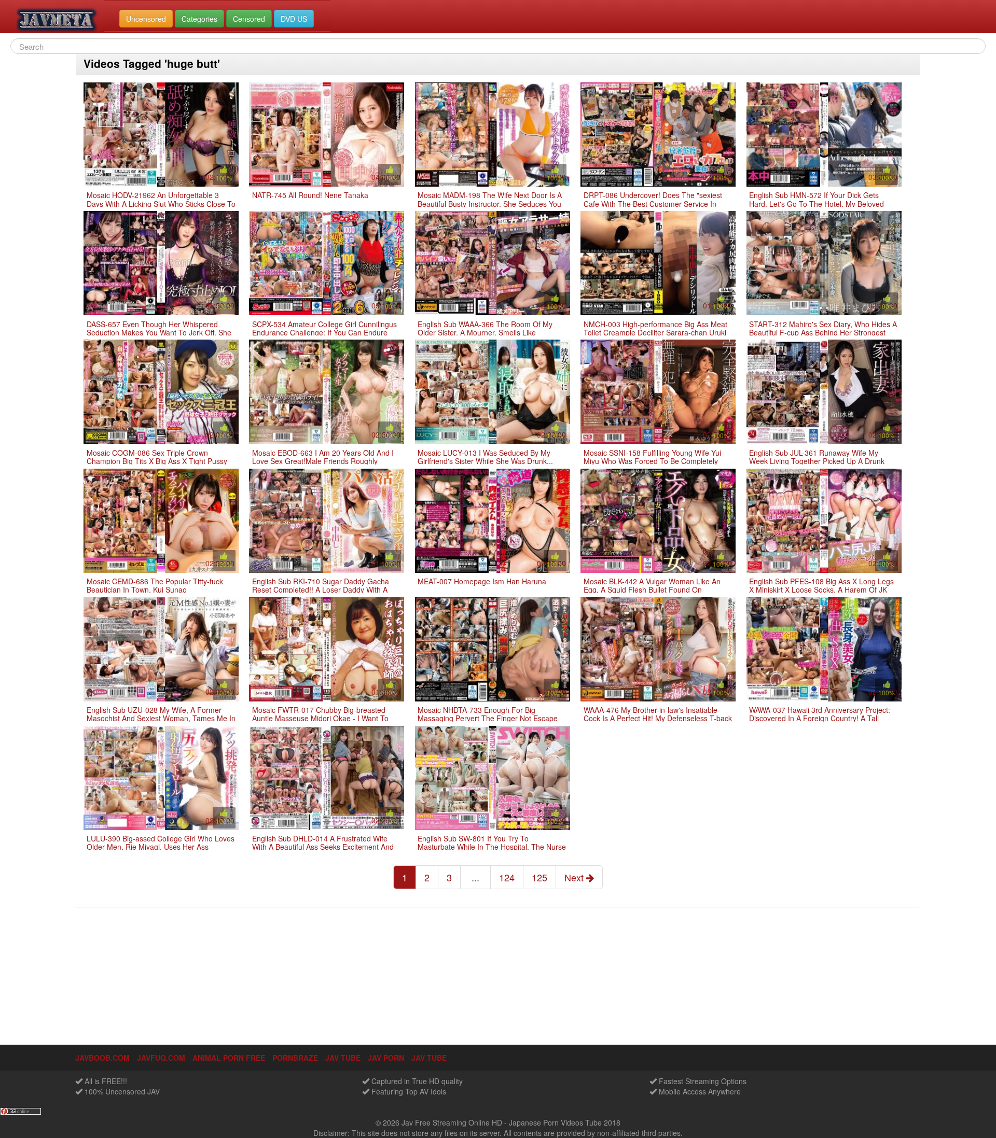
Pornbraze (295, 1057)
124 (507, 877)
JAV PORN (386, 1057)
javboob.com (102, 1057)
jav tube (343, 1057)
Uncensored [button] (146, 18)
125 (539, 877)
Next (575, 877)
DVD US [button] (294, 18)
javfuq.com (161, 1057)
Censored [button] (249, 18)
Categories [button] (199, 18)
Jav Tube (429, 1057)
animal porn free (228, 1057)
